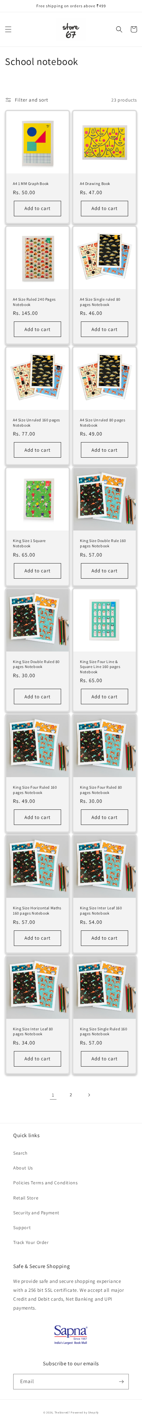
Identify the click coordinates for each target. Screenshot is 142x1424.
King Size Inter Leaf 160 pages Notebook (101, 910)
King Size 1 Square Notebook (29, 543)
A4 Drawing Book (95, 183)
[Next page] (89, 1095)
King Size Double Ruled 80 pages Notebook (36, 664)
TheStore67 (62, 1412)
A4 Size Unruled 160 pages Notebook (36, 422)
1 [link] (53, 1095)
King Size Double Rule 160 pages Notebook (103, 543)
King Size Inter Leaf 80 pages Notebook (33, 1031)
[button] (8, 29)
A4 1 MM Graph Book (31, 183)
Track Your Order (31, 1242)
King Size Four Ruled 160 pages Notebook (35, 790)
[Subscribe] (121, 1381)
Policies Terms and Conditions (45, 1183)
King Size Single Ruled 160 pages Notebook (103, 1031)
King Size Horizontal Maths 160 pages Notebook (37, 910)
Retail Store (25, 1198)
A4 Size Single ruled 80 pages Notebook (100, 302)
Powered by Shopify (85, 1412)
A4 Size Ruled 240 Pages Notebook (34, 302)
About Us (23, 1168)
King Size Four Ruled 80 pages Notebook (101, 790)
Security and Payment (36, 1213)
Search (20, 1153)
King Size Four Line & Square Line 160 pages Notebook (100, 666)
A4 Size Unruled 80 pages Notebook (102, 422)
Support (22, 1227)
